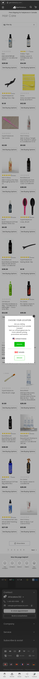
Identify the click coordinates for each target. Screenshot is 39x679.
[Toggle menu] (2, 6)
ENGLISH (19, 344)
